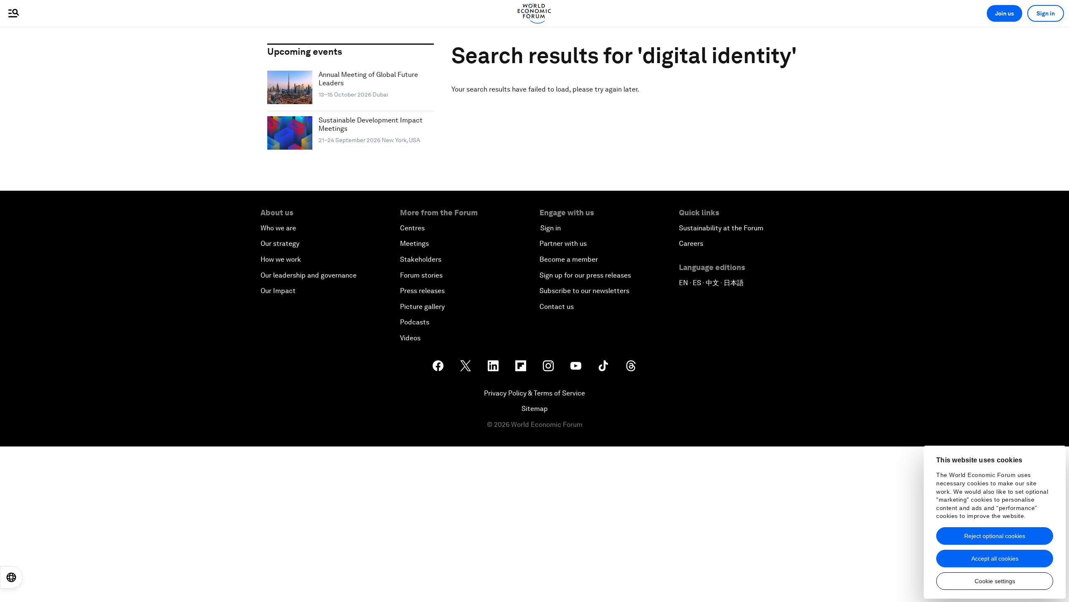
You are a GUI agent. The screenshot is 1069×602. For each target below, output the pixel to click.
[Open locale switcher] (11, 577)
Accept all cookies (994, 558)
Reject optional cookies (994, 536)
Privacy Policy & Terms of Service (534, 393)
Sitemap (535, 409)
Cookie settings (995, 581)
